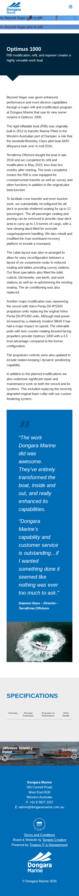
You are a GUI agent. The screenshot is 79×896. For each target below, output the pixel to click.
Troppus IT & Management (48, 845)
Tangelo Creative (54, 840)
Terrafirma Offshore (20, 155)
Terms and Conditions (39, 835)
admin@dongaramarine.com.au (41, 807)
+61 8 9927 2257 (41, 802)
